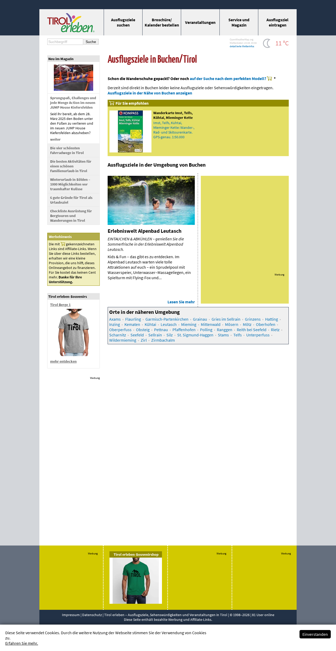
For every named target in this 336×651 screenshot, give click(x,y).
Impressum (71, 614)
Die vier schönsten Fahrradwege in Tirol (67, 150)
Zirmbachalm (163, 340)
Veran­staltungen (200, 22)
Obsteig (143, 329)
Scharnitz (117, 334)
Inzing (114, 324)
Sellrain (155, 334)
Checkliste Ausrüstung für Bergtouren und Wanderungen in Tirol (71, 216)
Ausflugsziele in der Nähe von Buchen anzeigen (150, 93)
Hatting (271, 319)
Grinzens (253, 319)
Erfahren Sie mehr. (21, 643)
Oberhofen (265, 324)
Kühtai (150, 324)
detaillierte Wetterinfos (242, 46)
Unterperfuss (258, 334)
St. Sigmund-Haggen (195, 334)
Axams (115, 319)
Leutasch (169, 324)
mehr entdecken (63, 361)
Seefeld (137, 334)
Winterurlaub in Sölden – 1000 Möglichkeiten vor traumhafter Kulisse (70, 184)
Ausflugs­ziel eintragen (277, 22)
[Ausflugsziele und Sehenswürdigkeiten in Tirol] (70, 30)
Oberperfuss (120, 329)
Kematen (132, 324)
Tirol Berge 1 (60, 304)
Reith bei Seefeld (251, 329)
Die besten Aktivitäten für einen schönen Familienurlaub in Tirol (70, 166)
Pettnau (161, 329)
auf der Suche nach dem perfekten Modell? (228, 78)
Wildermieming (122, 340)
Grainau (200, 319)
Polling (206, 329)
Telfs (237, 334)
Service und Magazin (238, 22)
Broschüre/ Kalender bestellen (162, 22)
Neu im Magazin (61, 58)
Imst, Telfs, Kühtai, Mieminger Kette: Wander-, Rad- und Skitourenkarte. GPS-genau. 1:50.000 (173, 129)
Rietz (275, 329)
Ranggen (224, 329)
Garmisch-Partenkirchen (166, 319)
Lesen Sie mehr (181, 301)
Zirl (144, 340)
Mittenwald (210, 324)
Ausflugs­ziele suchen (123, 22)
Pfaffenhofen (184, 329)
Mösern (231, 324)
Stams (223, 334)
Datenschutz (92, 614)
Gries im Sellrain (226, 319)
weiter (55, 139)
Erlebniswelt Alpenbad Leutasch (144, 230)
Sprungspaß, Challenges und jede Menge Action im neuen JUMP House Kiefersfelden (73, 103)
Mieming (188, 324)
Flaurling (133, 319)
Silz (169, 334)
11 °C (282, 43)
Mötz (247, 324)
